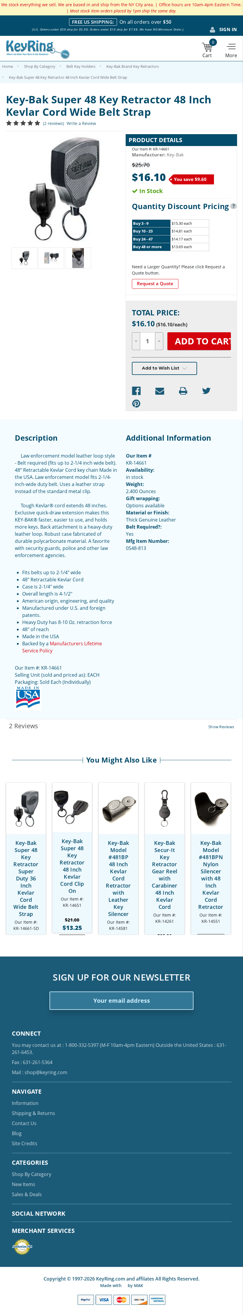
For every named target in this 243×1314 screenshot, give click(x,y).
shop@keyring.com (46, 1072)
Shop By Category (31, 1174)
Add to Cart (26, 814)
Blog (17, 1133)
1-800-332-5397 (82, 1045)
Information (25, 1103)
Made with (111, 1285)
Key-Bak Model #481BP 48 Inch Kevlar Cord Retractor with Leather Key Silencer (118, 878)
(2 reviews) (53, 123)
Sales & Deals (27, 1194)
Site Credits (24, 1143)
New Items (23, 1184)
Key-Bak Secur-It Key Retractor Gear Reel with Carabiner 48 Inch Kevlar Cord (164, 874)
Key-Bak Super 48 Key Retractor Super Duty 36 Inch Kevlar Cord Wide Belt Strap (25, 878)
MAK (138, 1285)
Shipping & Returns (33, 1113)
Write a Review (81, 123)
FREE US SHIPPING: (93, 22)
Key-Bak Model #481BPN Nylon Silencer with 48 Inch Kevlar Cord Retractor (210, 874)
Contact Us (24, 1123)
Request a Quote (155, 283)
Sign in (227, 29)
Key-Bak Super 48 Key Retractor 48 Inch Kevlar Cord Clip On (72, 866)
